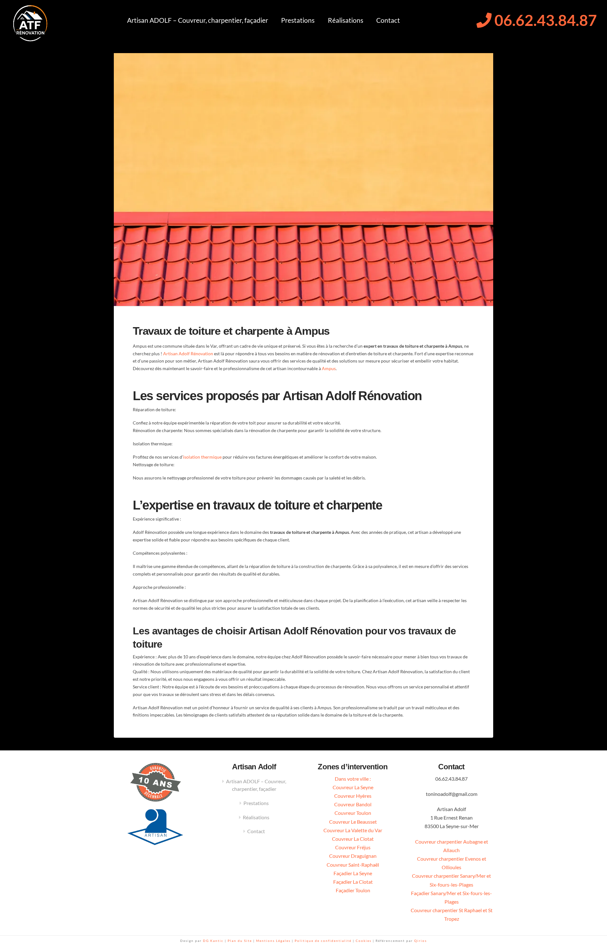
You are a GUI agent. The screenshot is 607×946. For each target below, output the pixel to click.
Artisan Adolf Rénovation (188, 353)
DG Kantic (213, 941)
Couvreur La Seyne (353, 787)
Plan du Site (240, 941)
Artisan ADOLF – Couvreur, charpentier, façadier (256, 785)
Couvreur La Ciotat (353, 839)
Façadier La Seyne (353, 873)
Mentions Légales (274, 941)
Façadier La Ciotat (353, 882)
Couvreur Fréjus (353, 847)
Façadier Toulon (353, 890)
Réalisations (256, 817)
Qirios (420, 941)
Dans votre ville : (353, 779)
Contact (256, 831)
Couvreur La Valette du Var (352, 830)
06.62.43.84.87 (544, 20)
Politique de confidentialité (324, 941)
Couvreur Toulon (352, 813)
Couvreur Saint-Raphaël (353, 865)
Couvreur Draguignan (353, 856)
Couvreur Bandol (352, 804)
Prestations (256, 803)
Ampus (329, 368)
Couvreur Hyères (352, 796)
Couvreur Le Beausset (353, 822)
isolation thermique (202, 457)
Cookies (363, 941)
